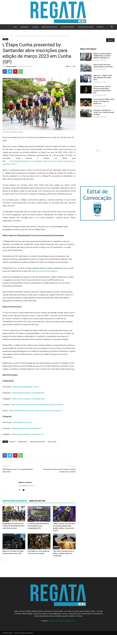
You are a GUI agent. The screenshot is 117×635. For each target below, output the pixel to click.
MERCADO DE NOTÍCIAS (50, 27)
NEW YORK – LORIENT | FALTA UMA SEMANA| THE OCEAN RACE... (102, 77)
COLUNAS (35, 27)
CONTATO (100, 27)
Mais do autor (37, 501)
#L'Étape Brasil (22, 441)
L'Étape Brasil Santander (37, 441)
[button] (111, 27)
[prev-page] (4, 560)
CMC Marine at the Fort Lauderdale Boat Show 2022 (18, 470)
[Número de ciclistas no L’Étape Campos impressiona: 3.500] (14, 541)
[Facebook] (5, 71)
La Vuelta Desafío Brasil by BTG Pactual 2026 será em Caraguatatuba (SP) (38, 526)
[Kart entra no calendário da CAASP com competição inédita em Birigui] (86, 113)
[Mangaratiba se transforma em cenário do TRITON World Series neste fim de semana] (14, 514)
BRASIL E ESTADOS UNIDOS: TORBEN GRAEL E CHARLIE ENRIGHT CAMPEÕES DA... (102, 56)
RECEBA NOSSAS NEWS (85, 27)
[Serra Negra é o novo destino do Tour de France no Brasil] (39, 541)
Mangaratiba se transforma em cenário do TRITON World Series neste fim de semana (14, 526)
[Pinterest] (15, 71)
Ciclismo (11, 36)
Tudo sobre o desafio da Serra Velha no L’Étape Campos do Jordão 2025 (63, 553)
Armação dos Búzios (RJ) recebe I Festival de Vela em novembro (60, 470)
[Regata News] (58, 12)
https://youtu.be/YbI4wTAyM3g (44, 271)
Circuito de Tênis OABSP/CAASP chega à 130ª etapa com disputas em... (103, 101)
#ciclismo (12, 441)
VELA (15, 27)
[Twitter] (10, 71)
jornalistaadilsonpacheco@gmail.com (62, 621)
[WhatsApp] (20, 71)
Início (4, 36)
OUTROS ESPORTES (67, 27)
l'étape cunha (52, 441)
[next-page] (7, 560)
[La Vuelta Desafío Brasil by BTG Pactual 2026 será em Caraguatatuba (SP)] (39, 514)
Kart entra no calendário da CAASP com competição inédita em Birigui (103, 112)
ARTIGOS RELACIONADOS (15, 501)
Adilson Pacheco (10, 66)
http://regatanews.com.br (26, 485)
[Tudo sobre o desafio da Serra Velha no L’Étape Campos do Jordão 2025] (64, 541)
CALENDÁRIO (24, 27)
